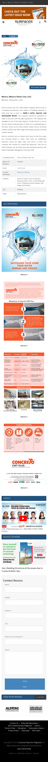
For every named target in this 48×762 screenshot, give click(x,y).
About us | (13, 753)
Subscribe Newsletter (29, 723)
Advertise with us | (25, 753)
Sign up (9, 3)
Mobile (7, 597)
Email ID (8, 610)
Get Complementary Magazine (20, 725)
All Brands (39, 697)
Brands (13, 36)
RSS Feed (36, 730)
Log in (4, 3)
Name (7, 584)
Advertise (16, 3)
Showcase (25, 730)
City (6, 624)
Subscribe (24, 3)
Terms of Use (10, 728)
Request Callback (23, 172)
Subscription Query (36, 728)
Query (7, 650)
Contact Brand (39, 87)
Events (37, 725)
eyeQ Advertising (24, 748)
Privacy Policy (13, 730)
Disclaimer (22, 728)
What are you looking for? (14, 637)
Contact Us (14, 723)
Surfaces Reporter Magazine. (30, 742)
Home (4, 36)
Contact (31, 3)
